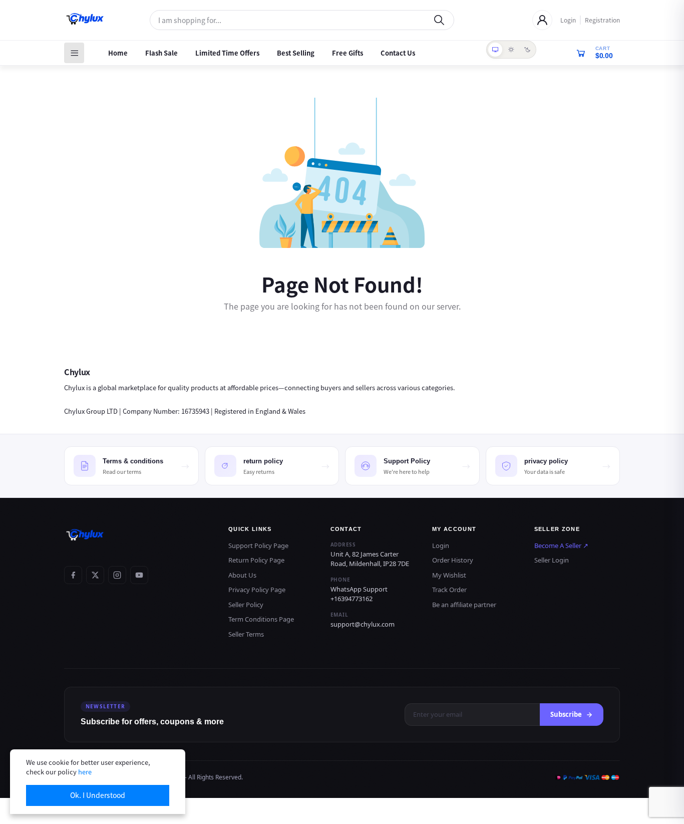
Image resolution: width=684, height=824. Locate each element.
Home (118, 53)
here (85, 771)
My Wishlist (449, 575)
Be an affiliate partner (464, 604)
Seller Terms (246, 634)
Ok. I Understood (97, 795)
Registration (602, 20)
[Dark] (527, 50)
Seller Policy (245, 604)
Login (568, 20)
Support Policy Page (258, 545)
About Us (242, 575)
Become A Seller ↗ (561, 545)
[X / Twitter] (95, 575)
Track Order (449, 589)
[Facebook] (73, 575)
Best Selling (295, 53)
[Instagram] (117, 575)
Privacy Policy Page (256, 589)
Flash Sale (161, 53)
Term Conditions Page (261, 619)
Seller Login (551, 560)
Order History (452, 560)
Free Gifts (347, 53)
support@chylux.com (362, 624)
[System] (495, 50)
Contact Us (398, 53)
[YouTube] (139, 575)
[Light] (511, 50)
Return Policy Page (256, 560)
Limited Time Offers (227, 53)
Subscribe (566, 714)
